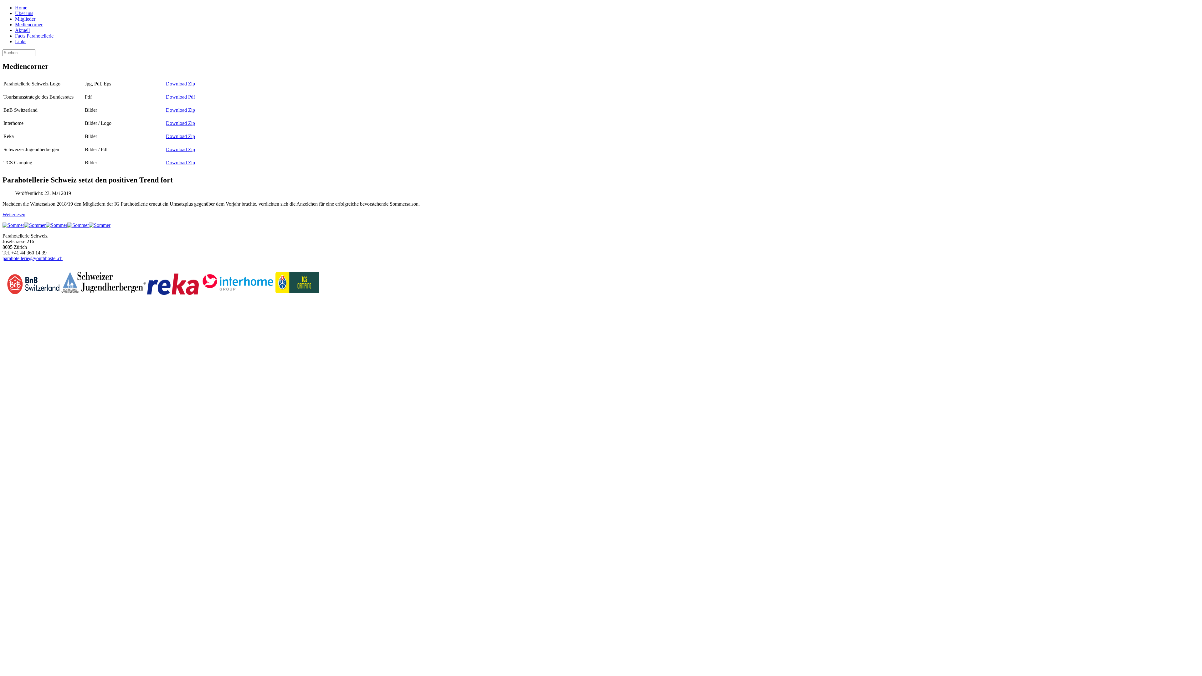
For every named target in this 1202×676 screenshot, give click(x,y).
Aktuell (22, 30)
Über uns (24, 13)
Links (20, 41)
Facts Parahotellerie (34, 35)
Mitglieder (25, 19)
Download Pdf (180, 97)
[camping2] (78, 225)
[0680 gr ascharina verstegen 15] (35, 225)
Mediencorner (29, 24)
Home (21, 7)
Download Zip (180, 83)
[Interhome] (237, 291)
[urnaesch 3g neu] (99, 225)
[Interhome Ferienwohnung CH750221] (56, 225)
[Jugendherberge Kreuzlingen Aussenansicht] (13, 225)
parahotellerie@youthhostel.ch (33, 258)
